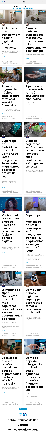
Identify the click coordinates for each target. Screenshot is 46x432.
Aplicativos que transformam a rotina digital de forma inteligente (11, 38)
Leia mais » (4, 56)
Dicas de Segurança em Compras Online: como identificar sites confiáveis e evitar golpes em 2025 (35, 153)
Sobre (12, 420)
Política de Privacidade (23, 429)
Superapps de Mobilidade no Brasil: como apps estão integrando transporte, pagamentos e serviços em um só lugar (34, 233)
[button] (24, 2)
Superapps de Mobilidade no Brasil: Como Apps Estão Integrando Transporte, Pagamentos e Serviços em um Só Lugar (10, 158)
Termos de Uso (28, 420)
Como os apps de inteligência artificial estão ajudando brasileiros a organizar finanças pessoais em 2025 (34, 374)
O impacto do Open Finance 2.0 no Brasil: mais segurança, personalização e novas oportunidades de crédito (12, 304)
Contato (23, 425)
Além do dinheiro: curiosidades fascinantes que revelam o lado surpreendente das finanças (36, 39)
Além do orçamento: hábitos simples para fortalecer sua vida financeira (11, 95)
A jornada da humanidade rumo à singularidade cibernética (35, 92)
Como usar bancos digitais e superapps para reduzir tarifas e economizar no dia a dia (34, 301)
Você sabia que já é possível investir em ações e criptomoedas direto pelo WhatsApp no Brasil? (11, 370)
